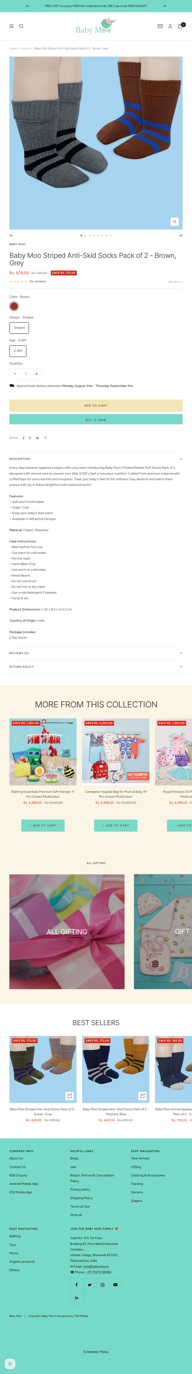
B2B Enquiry (18, 1175)
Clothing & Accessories (148, 1175)
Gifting (136, 1167)
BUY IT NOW (96, 420)
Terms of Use (80, 1206)
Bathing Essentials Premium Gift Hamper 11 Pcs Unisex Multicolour (42, 794)
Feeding (137, 1184)
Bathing (15, 1236)
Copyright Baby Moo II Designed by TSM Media (58, 1316)
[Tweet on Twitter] (37, 438)
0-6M (18, 351)
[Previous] (11, 235)
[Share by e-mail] (45, 438)
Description (19, 459)
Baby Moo (17, 244)
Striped (19, 328)
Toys (12, 1245)
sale (73, 1167)
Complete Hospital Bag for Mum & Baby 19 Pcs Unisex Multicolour (116, 794)
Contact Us (17, 1167)
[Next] (181, 235)
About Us (16, 1158)
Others (14, 1270)
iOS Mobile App (20, 1192)
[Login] (170, 26)
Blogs (74, 1158)
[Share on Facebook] (24, 438)
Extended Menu (96, 1352)
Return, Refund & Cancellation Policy (92, 1178)
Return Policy (21, 666)
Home (13, 48)
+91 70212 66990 (98, 1272)
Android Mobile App (23, 1184)
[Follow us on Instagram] (102, 1284)
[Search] (21, 26)
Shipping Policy (81, 1198)
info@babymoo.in (96, 1267)
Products (26, 48)
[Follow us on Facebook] (76, 1284)
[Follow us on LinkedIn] (76, 1297)
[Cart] (180, 26)
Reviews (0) (19, 653)
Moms (13, 1253)
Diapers (136, 1201)
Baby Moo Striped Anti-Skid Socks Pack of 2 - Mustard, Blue (116, 1111)
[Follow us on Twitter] (89, 1284)
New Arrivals (140, 1158)
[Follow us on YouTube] (115, 1284)
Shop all (76, 1215)
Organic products (22, 1262)
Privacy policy (80, 1189)
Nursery (137, 1192)
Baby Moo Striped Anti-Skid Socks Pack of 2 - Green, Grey (43, 1111)
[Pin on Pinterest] (30, 438)
